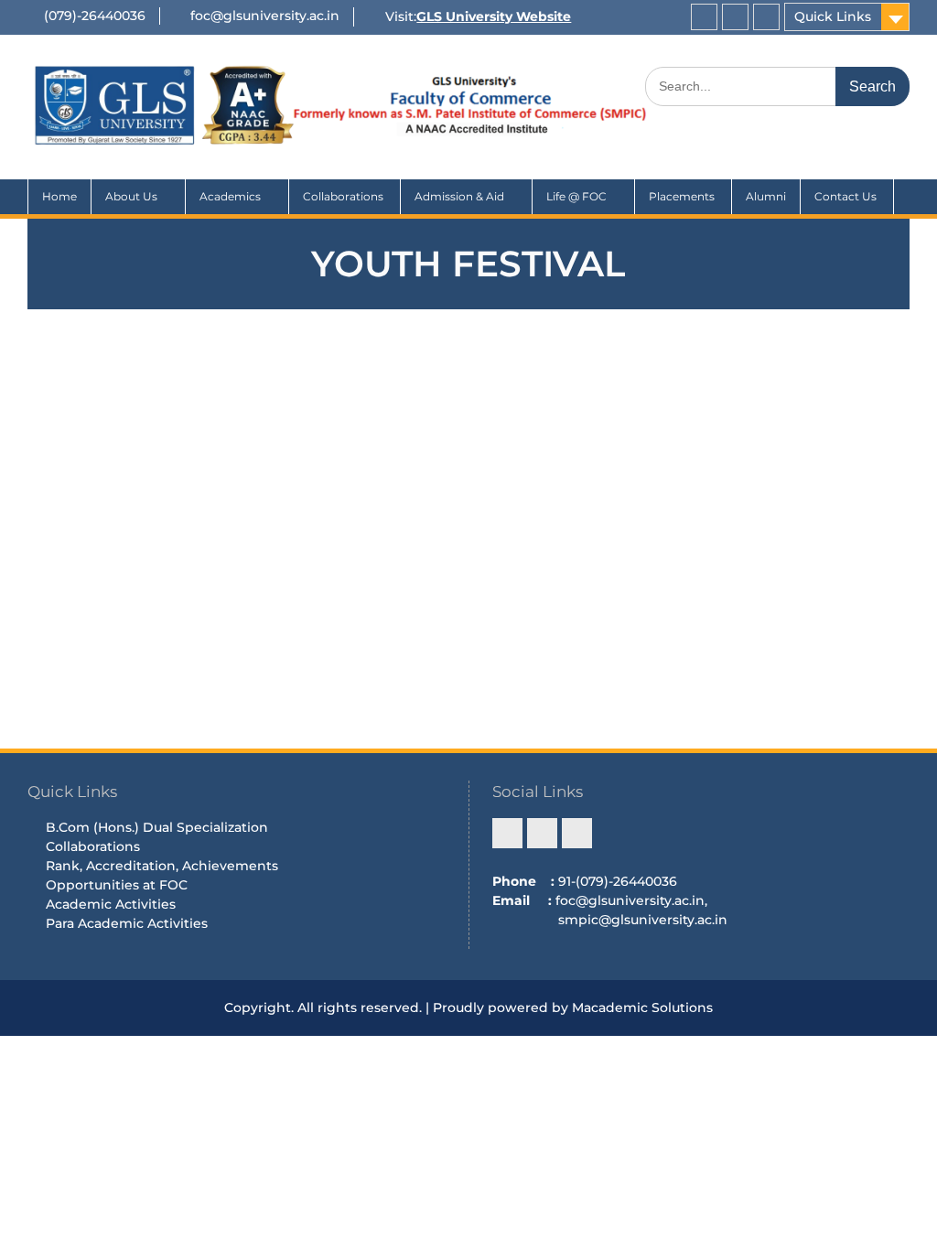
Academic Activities (111, 904)
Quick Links (832, 16)
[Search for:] (777, 86)
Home (59, 196)
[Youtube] (766, 17)
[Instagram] (735, 17)
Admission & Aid (459, 196)
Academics (230, 196)
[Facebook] (704, 17)
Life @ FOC (576, 196)
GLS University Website (493, 16)
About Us (131, 196)
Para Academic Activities (127, 923)
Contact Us (846, 196)
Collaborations (344, 196)
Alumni (766, 196)
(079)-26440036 (94, 15)
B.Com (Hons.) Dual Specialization (157, 827)
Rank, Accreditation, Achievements (162, 865)
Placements (683, 196)
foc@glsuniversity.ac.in (264, 15)
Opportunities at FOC (117, 885)
